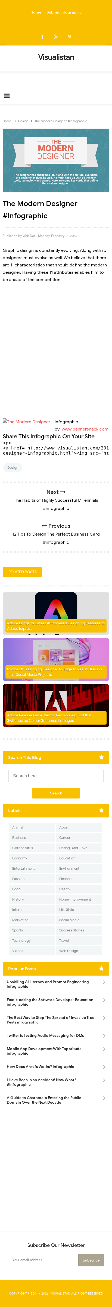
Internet (18, 909)
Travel (64, 940)
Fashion (18, 878)
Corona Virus (22, 848)
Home (35, 12)
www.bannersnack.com (85, 429)
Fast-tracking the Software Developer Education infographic (50, 1002)
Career (64, 837)
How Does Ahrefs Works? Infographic (40, 1066)
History (18, 899)
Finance (65, 878)
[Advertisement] (56, 347)
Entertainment (23, 868)
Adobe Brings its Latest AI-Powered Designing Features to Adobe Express (56, 626)
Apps (63, 827)
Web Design (68, 951)
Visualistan (60, 1293)
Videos (17, 951)
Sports (17, 930)
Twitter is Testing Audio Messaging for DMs (45, 1035)
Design (12, 467)
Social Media (69, 920)
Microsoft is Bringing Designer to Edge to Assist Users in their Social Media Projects (54, 672)
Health (64, 889)
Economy (19, 858)
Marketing (20, 920)
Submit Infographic (64, 12)
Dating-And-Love (73, 848)
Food (16, 889)
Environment (69, 868)
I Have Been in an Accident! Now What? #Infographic (41, 1082)
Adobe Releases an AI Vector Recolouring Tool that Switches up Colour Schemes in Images (49, 718)
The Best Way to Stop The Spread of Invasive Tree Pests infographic (50, 1020)
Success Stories (71, 930)
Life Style (66, 909)
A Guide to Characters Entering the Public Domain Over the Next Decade (44, 1100)
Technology (21, 940)
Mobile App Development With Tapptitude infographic (44, 1051)
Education (67, 858)
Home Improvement (75, 899)
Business (19, 837)
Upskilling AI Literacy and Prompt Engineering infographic (48, 984)
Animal (17, 827)
